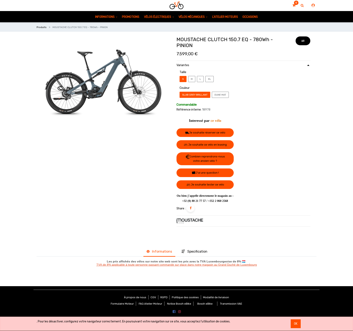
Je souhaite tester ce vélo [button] (207, 184)
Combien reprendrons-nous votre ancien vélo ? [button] (207, 158)
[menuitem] (131, 16)
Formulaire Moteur (122, 303)
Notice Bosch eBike (179, 303)
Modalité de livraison (216, 297)
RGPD (164, 297)
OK (295, 323)
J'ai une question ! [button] (207, 172)
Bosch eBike (205, 303)
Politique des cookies (185, 297)
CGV (153, 297)
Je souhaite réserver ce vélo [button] (207, 132)
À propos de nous (135, 297)
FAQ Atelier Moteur (150, 303)
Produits (42, 27)
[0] (293, 5)
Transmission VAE (231, 303)
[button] (303, 40)
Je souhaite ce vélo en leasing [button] (207, 144)
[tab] (159, 252)
